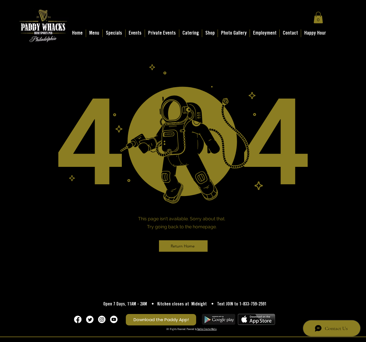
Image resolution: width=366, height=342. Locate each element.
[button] (318, 17)
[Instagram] (102, 319)
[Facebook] (77, 319)
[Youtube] (114, 319)
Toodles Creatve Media (207, 329)
